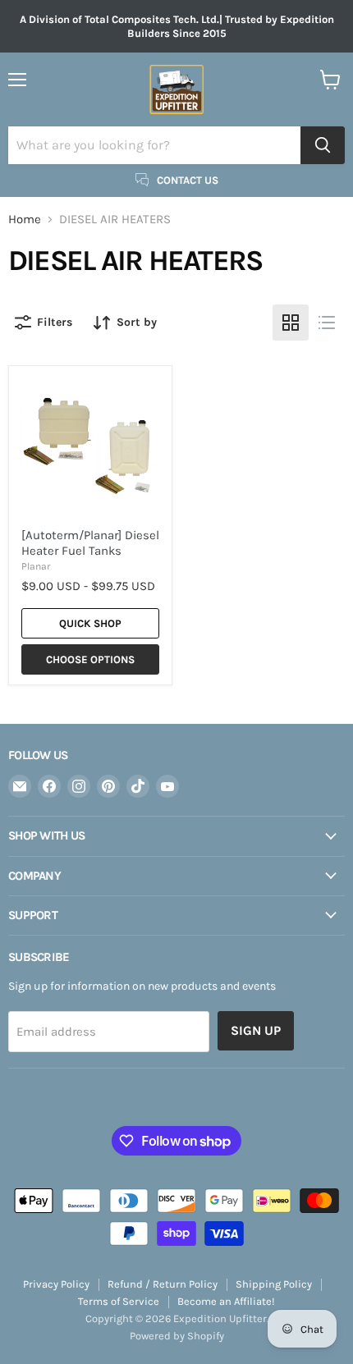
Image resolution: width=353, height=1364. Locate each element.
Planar (35, 566)
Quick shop (90, 623)
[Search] (322, 145)
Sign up (256, 1030)
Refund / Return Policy (163, 1284)
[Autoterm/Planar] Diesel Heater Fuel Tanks (90, 543)
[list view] (327, 322)
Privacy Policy (56, 1284)
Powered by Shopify (177, 1336)
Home (24, 220)
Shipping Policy (274, 1284)
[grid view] (291, 322)
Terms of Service (118, 1301)
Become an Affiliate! (226, 1301)
